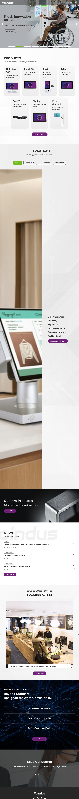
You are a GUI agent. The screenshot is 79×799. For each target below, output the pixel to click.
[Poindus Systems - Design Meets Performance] (7, 3)
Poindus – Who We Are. (15, 555)
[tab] (17, 163)
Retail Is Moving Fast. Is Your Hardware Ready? (26, 545)
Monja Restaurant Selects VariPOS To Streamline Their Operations (34, 666)
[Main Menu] (71, 3)
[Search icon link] (76, 3)
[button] (11, 46)
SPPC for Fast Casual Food (17, 566)
